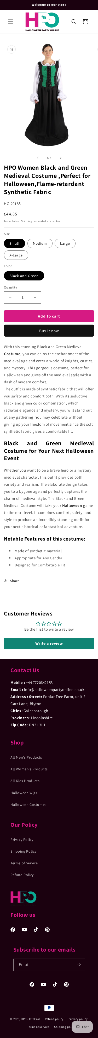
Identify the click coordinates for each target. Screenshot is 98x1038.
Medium (40, 243)
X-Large (16, 255)
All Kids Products (24, 780)
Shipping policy (65, 1027)
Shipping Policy (23, 851)
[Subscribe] (79, 965)
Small (14, 243)
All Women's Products (29, 769)
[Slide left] (37, 157)
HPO (24, 1019)
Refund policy (54, 1019)
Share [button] (15, 580)
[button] (10, 21)
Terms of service (38, 1027)
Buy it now (49, 330)
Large (65, 243)
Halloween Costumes (28, 804)
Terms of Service (24, 863)
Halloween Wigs (23, 792)
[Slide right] (60, 157)
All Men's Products (26, 757)
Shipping (26, 221)
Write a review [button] (49, 643)
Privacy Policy (21, 839)
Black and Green (24, 275)
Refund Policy (22, 874)
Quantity (10, 287)
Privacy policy (78, 1019)
